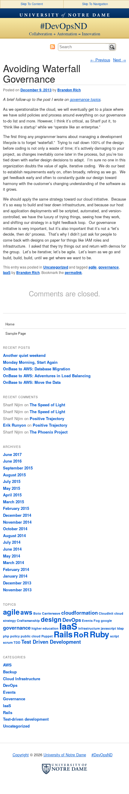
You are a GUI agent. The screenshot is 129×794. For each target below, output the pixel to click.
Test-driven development (26, 719)
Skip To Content (32, 4)
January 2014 (15, 576)
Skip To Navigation (95, 4)
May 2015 (11, 488)
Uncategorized (55, 267)
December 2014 (17, 515)
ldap (120, 628)
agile (92, 267)
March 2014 (13, 562)
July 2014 (11, 542)
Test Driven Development (51, 641)
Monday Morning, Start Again (30, 362)
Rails (63, 634)
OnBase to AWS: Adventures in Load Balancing (47, 375)
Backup (10, 672)
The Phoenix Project (49, 432)
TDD (17, 642)
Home (9, 324)
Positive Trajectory (47, 418)
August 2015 (14, 475)
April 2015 (12, 495)
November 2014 (17, 522)
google (106, 620)
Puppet (47, 636)
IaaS (6, 272)
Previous (100, 60)
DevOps (10, 685)
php (6, 636)
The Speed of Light (47, 404)
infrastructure (89, 628)
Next (119, 60)
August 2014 (14, 535)
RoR (81, 634)
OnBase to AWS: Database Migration (36, 369)
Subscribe (52, 46)
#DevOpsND (63, 25)
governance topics (85, 99)
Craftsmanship (28, 620)
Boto (37, 613)
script (114, 636)
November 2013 (17, 590)
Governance (14, 698)
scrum (8, 642)
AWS (7, 665)
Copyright (21, 754)
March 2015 (13, 501)
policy (15, 636)
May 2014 (11, 556)
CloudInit (106, 613)
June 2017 (12, 454)
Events (87, 620)
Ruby (99, 634)
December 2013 (17, 583)
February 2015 (16, 508)
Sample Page (15, 333)
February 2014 (16, 569)
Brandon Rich (69, 90)
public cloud (30, 636)
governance (108, 267)
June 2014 (12, 549)
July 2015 (11, 481)
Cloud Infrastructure (21, 678)
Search (112, 47)
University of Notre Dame (64, 13)
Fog (97, 620)
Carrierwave (51, 613)
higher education (45, 628)
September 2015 (18, 468)
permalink (73, 272)
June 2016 (12, 461)
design (51, 619)
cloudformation (79, 612)
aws (26, 612)
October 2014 (15, 528)
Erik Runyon (14, 425)
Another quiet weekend (24, 355)
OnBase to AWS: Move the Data (32, 382)
